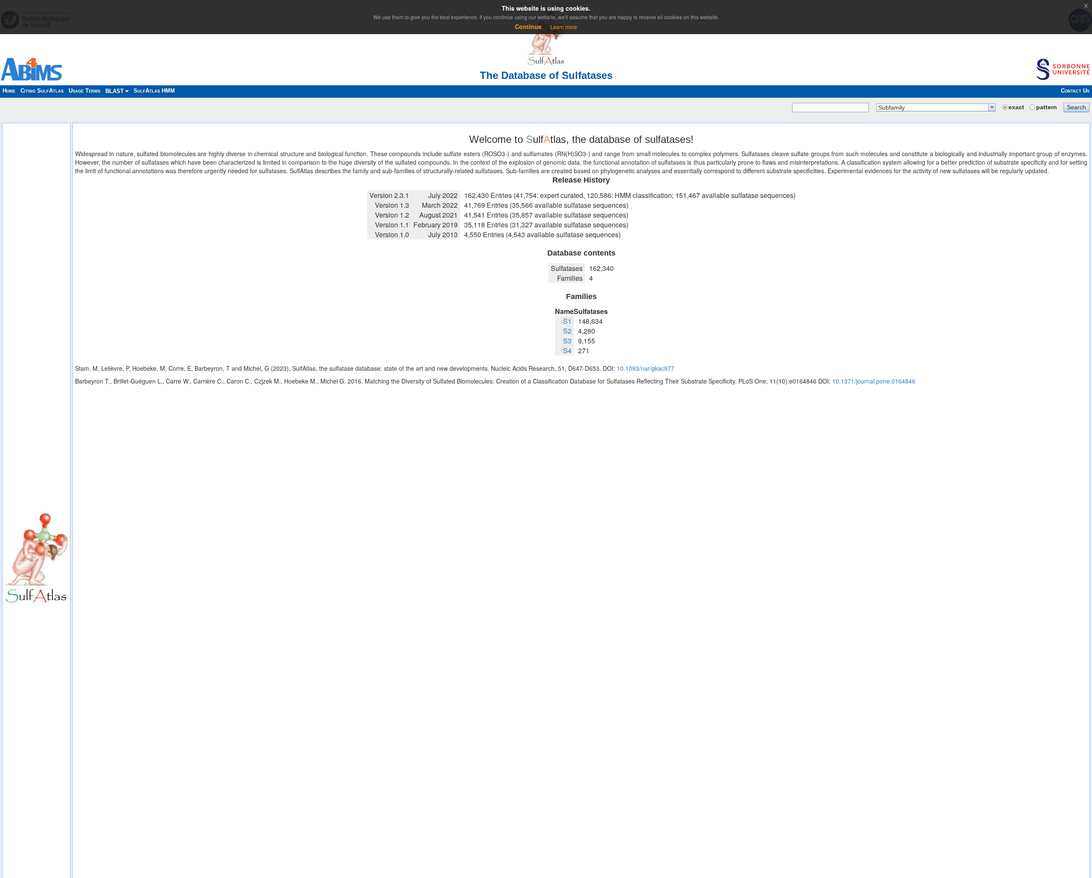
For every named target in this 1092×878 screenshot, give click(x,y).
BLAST (115, 91)
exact (1016, 107)
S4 (567, 350)
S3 (567, 341)
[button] (1076, 107)
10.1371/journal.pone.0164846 (873, 381)
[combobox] (936, 107)
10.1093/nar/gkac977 (645, 368)
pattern (1046, 107)
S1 (567, 321)
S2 (567, 331)
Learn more (563, 26)
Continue (528, 26)
